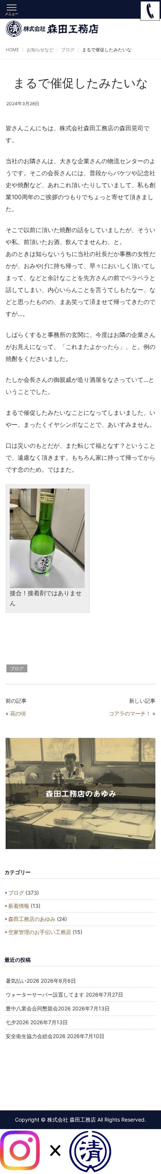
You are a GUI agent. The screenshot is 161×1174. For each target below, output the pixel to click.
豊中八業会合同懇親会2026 (38, 1008)
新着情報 (18, 906)
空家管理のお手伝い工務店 (39, 932)
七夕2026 (17, 1022)
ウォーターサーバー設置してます (45, 994)
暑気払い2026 (22, 980)
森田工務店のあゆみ (31, 919)
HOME (12, 49)
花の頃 (18, 713)
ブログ (68, 49)
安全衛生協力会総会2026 (36, 1036)
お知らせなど (40, 49)
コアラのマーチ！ (130, 713)
